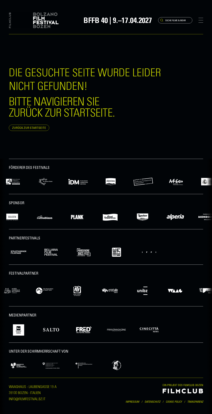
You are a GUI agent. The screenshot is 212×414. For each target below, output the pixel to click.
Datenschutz (152, 401)
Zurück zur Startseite (29, 128)
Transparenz (195, 401)
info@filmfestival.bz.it (27, 398)
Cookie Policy (174, 401)
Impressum (132, 401)
